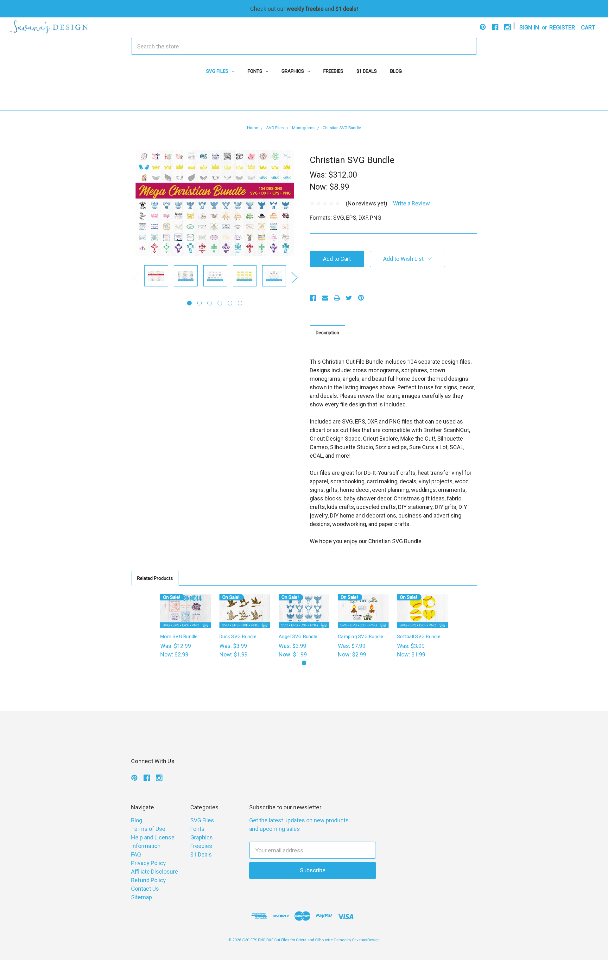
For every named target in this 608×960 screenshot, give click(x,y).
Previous (135, 277)
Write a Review (411, 203)
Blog (396, 71)
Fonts (255, 71)
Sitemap (141, 897)
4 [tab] (220, 303)
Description (327, 333)
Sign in (529, 27)
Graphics (293, 71)
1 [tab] (189, 303)
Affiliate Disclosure (154, 871)
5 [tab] (230, 303)
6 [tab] (240, 303)
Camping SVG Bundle (360, 636)
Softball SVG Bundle (418, 636)
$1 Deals (367, 71)
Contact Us (145, 888)
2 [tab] (199, 303)
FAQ (136, 854)
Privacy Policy (148, 863)
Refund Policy (148, 880)
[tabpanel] (156, 277)
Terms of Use (148, 828)
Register (562, 27)
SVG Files (218, 71)
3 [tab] (209, 303)
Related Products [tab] (155, 578)
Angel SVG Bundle (298, 636)
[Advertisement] (304, 96)
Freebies (333, 71)
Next (294, 277)
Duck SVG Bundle (237, 636)
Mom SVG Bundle (179, 636)
